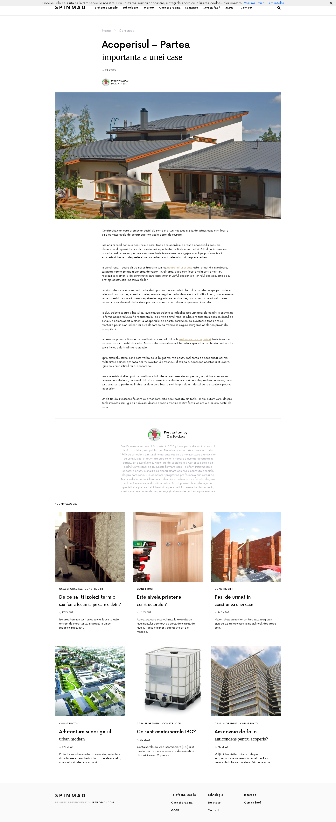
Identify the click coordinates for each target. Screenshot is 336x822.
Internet (250, 795)
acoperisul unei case (179, 267)
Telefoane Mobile (183, 795)
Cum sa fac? (253, 802)
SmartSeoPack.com (101, 802)
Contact (214, 810)
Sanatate (214, 802)
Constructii (127, 31)
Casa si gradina (70, 589)
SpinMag (71, 8)
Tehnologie (215, 795)
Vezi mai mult (254, 3)
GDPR (175, 810)
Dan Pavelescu (120, 81)
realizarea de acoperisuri (195, 339)
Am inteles (276, 3)
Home (106, 31)
